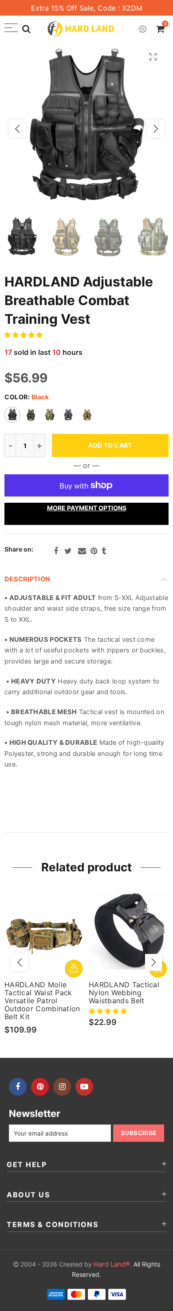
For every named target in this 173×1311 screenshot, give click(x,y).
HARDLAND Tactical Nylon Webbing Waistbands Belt (124, 993)
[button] (24, 334)
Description (27, 579)
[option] (86, 128)
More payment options (86, 508)
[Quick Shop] (74, 968)
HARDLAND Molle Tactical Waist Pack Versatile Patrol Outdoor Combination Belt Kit (42, 1001)
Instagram (62, 1087)
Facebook (56, 551)
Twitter (68, 551)
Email (82, 551)
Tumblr (104, 551)
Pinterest (93, 551)
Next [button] (155, 128)
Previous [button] (17, 128)
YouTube (84, 1087)
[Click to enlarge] (153, 57)
